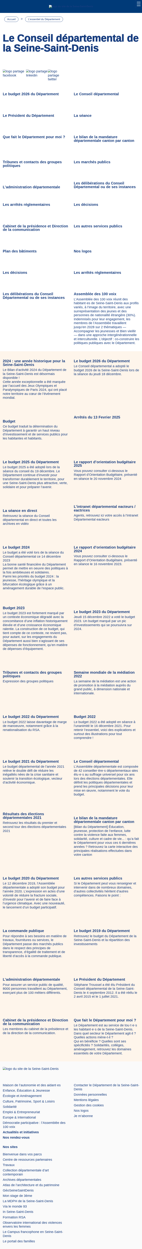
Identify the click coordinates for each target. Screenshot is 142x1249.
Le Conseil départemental (96, 94)
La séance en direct (20, 511)
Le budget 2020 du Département (31, 878)
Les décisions (86, 205)
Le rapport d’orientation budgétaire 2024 (105, 549)
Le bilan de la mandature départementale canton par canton (104, 139)
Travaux (9, 1165)
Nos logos (83, 251)
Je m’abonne (83, 1116)
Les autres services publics (98, 226)
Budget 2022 (85, 717)
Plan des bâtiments (20, 251)
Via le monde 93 (15, 1206)
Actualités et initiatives (21, 1132)
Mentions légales (86, 1100)
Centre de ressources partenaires (27, 1159)
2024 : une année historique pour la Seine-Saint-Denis (34, 363)
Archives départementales (22, 1180)
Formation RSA (14, 1217)
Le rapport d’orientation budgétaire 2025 (105, 464)
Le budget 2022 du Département (31, 717)
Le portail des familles (19, 1241)
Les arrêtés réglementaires (26, 205)
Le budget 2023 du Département (102, 612)
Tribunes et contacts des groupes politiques (32, 164)
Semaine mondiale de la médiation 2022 (104, 674)
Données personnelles (90, 1094)
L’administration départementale (31, 187)
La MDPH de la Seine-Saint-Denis (28, 1201)
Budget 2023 (14, 608)
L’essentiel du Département (44, 19)
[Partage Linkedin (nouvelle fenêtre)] (37, 75)
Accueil (11, 19)
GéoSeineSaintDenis (18, 1190)
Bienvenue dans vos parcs (22, 1154)
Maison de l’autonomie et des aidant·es (32, 1085)
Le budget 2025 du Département (31, 462)
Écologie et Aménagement (22, 1096)
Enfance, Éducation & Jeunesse (26, 1090)
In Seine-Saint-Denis (18, 1212)
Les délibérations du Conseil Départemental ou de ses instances (105, 185)
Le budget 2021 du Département (31, 761)
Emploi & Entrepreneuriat (21, 1112)
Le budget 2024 (16, 547)
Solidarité (10, 1107)
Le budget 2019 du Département (102, 931)
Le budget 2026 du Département (31, 94)
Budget (9, 421)
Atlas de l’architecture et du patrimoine (31, 1185)
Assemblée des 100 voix (95, 294)
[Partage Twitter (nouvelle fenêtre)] (58, 75)
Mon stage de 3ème (17, 1196)
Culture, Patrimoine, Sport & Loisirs (29, 1101)
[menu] (138, 4)
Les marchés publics (92, 162)
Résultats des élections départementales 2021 (23, 816)
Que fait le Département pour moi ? (34, 137)
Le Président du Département (28, 116)
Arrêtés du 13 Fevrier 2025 (97, 417)
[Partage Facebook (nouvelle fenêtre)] (14, 75)
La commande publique (23, 931)
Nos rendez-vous (16, 1137)
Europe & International (19, 1117)
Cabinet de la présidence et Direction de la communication (35, 228)
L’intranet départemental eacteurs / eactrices (105, 508)
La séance (83, 116)
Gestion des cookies (89, 1105)
